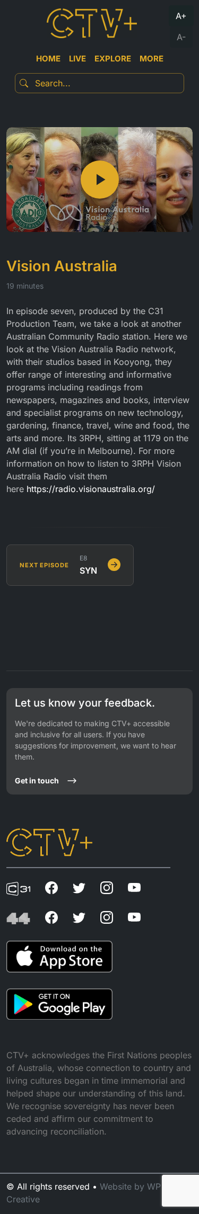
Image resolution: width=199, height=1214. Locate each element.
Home (48, 58)
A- (181, 37)
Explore (112, 58)
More (151, 58)
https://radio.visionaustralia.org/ (91, 489)
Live (77, 58)
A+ (181, 16)
